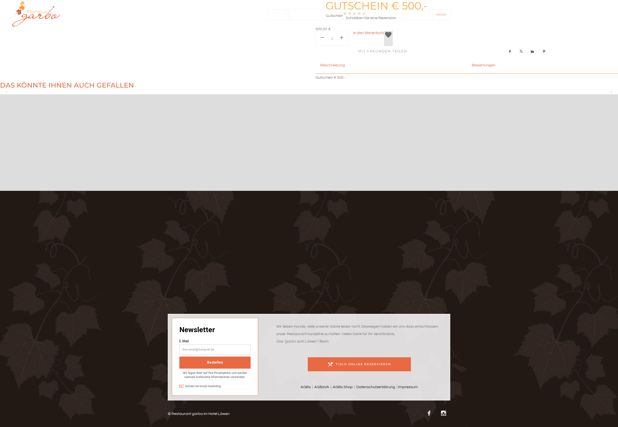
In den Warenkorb (368, 33)
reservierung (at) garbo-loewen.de (212, 249)
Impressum (408, 387)
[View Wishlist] (577, 15)
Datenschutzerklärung (375, 387)
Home (277, 14)
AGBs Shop (343, 387)
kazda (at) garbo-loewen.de (213, 257)
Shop (441, 14)
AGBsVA (321, 387)
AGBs (306, 387)
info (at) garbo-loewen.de (212, 242)
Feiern (392, 14)
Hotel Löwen (360, 14)
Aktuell (417, 14)
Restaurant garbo (313, 14)
